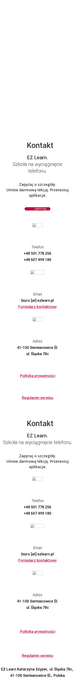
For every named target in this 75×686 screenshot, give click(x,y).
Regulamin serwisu (37, 398)
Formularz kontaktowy (37, 306)
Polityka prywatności (37, 376)
